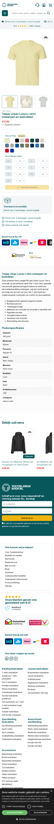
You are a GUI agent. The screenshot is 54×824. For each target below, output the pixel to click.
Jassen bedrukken (35, 676)
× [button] (51, 791)
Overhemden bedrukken (12, 692)
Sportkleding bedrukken (12, 726)
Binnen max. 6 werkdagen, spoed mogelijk (22, 21)
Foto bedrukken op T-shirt (13, 702)
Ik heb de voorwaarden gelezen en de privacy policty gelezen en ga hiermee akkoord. (25, 524)
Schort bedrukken (9, 764)
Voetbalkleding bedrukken (13, 736)
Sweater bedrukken (10, 712)
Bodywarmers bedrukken (38, 672)
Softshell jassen (34, 679)
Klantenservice (11, 562)
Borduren (32, 689)
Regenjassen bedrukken (38, 683)
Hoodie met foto (34, 743)
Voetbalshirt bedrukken (11, 739)
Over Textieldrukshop (14, 552)
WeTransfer (10, 559)
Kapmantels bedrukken (11, 761)
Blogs (7, 569)
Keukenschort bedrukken (12, 788)
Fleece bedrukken (9, 689)
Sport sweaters (8, 732)
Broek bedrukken (9, 757)
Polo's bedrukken (9, 682)
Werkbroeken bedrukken (38, 736)
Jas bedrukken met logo (38, 693)
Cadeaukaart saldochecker (16, 579)
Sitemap (8, 586)
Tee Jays (6, 111)
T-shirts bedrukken (10, 672)
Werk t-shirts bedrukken (38, 729)
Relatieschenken (9, 771)
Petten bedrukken (9, 774)
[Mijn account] (44, 5)
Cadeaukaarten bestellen (15, 576)
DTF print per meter (10, 781)
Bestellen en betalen (13, 555)
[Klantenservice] (37, 5)
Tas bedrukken (8, 767)
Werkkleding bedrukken (38, 726)
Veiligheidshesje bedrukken (39, 739)
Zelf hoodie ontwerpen (11, 715)
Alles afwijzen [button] (40, 812)
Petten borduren (9, 778)
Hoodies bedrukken (10, 685)
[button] (27, 819)
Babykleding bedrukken (12, 754)
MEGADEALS (7, 784)
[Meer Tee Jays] (46, 37)
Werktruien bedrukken (37, 732)
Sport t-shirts (7, 729)
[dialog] (27, 806)
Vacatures (9, 572)
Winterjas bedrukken (36, 686)
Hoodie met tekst (35, 746)
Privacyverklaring (12, 582)
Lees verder (45, 801)
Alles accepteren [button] (14, 812)
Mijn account (10, 566)
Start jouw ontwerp (29, 187)
